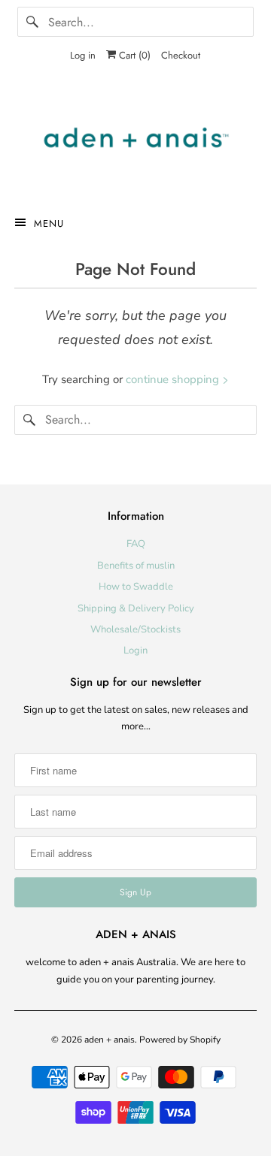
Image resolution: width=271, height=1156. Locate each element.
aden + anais (109, 1040)
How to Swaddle (136, 586)
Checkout (180, 55)
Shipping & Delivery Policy (136, 608)
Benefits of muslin (136, 565)
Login (135, 650)
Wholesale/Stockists (135, 629)
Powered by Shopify (180, 1040)
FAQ (135, 544)
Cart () (133, 55)
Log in (83, 55)
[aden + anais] (135, 140)
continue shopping (174, 379)
